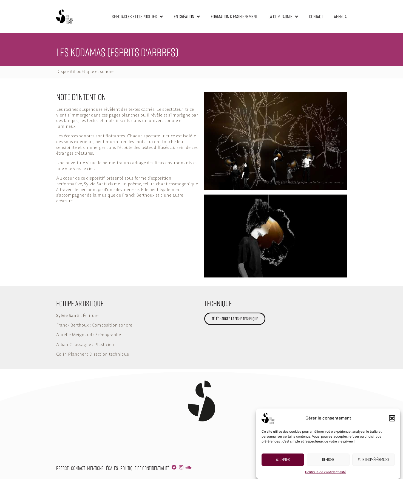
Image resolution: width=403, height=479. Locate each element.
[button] (392, 418)
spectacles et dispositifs (134, 16)
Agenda (340, 16)
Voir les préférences (373, 459)
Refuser (328, 459)
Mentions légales (102, 468)
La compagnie (280, 16)
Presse (62, 468)
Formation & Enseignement (234, 16)
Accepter (283, 459)
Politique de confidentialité (325, 472)
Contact (316, 16)
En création (184, 16)
